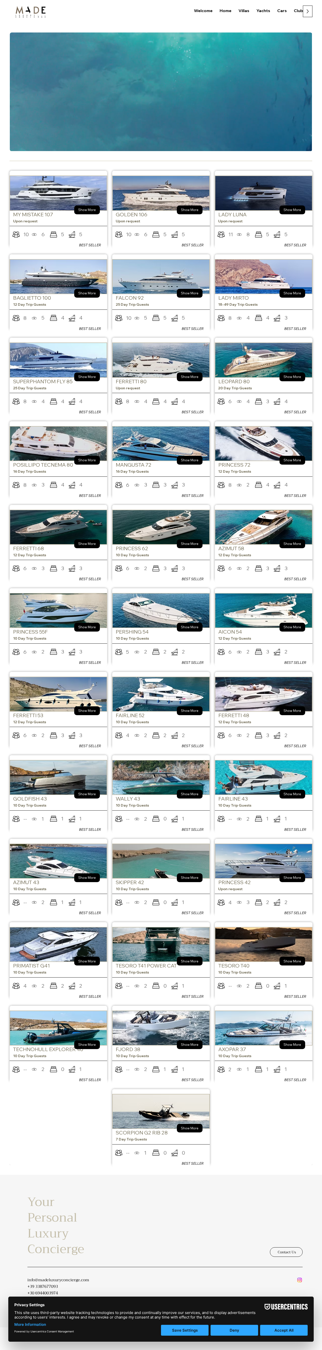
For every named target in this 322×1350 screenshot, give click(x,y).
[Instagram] (300, 1280)
